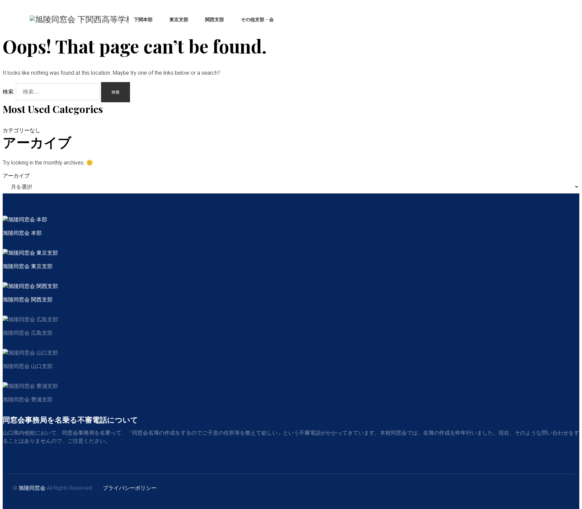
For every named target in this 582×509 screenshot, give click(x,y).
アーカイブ (16, 176)
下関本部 (143, 19)
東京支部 (178, 19)
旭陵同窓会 (32, 488)
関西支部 (214, 19)
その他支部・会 (257, 19)
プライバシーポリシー (130, 488)
